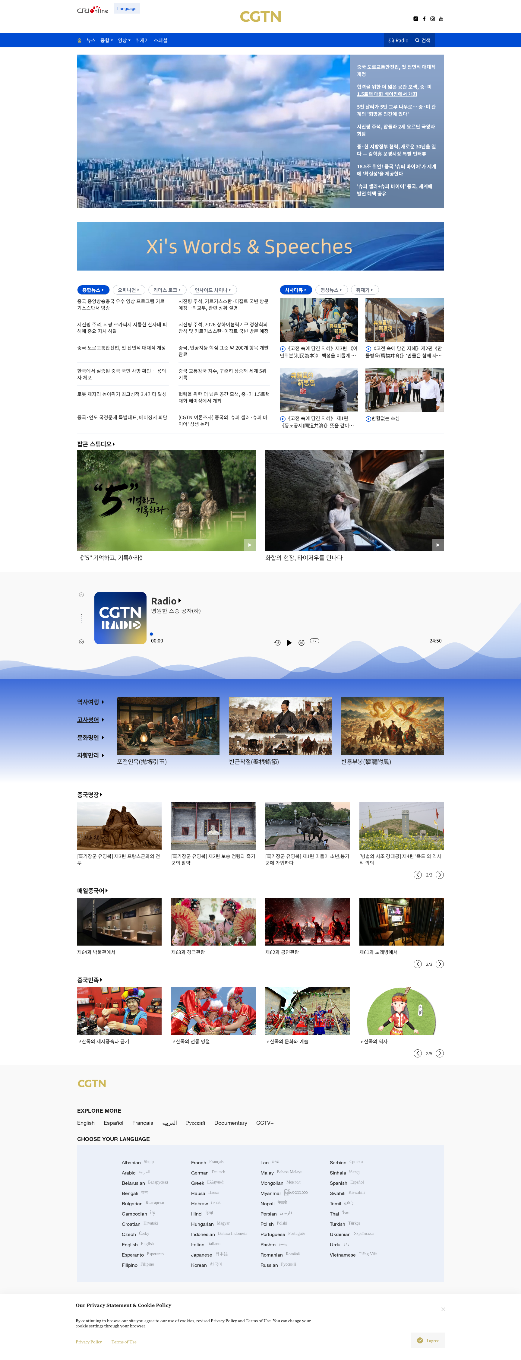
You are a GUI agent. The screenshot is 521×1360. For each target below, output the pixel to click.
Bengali (135, 1193)
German (208, 1173)
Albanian (138, 1162)
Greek (207, 1183)
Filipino (138, 1265)
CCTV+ (265, 1122)
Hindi (202, 1214)
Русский (195, 1122)
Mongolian (280, 1183)
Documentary (230, 1122)
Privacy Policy (89, 1341)
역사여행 (88, 701)
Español (113, 1122)
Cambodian (138, 1214)
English (86, 1122)
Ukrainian (352, 1234)
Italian (205, 1244)
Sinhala (345, 1173)
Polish (273, 1224)
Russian (278, 1265)
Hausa (205, 1193)
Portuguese (282, 1234)
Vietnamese (353, 1255)
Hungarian (210, 1224)
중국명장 (88, 794)
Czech (135, 1234)
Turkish (345, 1224)
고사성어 (88, 719)
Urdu (340, 1244)
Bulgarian (143, 1203)
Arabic (136, 1173)
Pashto (273, 1244)
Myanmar (284, 1193)
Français (142, 1122)
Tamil (341, 1203)
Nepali (273, 1203)
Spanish (347, 1183)
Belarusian (145, 1183)
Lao (269, 1162)
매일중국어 (90, 890)
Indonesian (219, 1234)
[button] (134, 200)
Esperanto (143, 1255)
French (207, 1162)
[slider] (151, 634)
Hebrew (206, 1203)
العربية (169, 1122)
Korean (207, 1265)
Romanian (280, 1255)
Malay (281, 1173)
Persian (276, 1214)
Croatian (140, 1224)
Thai (339, 1214)
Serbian (346, 1162)
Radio (402, 40)
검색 (426, 40)
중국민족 (88, 979)
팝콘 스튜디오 (94, 444)
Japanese (209, 1255)
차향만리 (88, 755)
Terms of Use (124, 1341)
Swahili (347, 1193)
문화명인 (88, 737)
